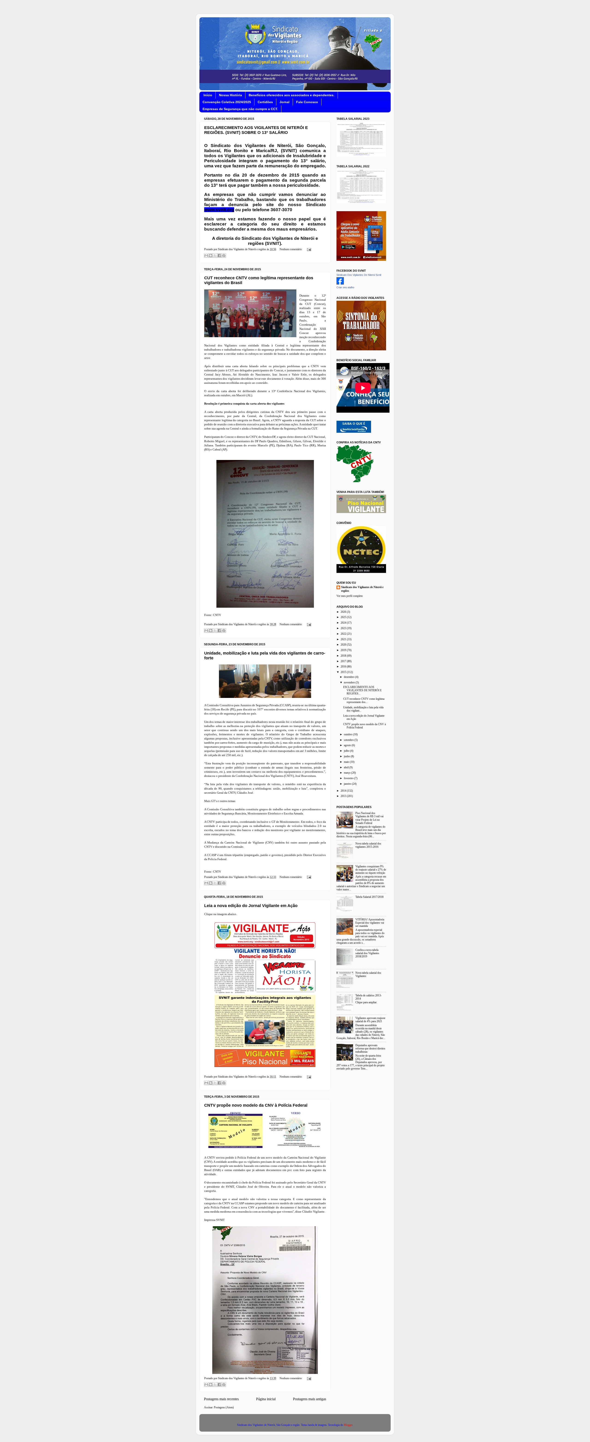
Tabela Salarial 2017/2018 (369, 896)
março (347, 772)
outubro (348, 734)
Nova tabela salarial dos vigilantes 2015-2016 (368, 845)
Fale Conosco (307, 102)
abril (346, 767)
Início (208, 95)
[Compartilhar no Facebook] (219, 255)
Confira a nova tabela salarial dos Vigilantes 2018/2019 (367, 953)
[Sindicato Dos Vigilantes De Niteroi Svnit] (340, 283)
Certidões (265, 102)
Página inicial (266, 1399)
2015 (344, 672)
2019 (344, 650)
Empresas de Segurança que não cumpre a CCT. (240, 109)
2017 (344, 661)
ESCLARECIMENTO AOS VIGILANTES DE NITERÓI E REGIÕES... (362, 690)
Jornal (284, 102)
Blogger (348, 1425)
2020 (344, 644)
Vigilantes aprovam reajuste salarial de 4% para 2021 (370, 1020)
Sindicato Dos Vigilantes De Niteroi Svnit (358, 274)
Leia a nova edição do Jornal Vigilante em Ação (251, 905)
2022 (344, 633)
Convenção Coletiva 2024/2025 (227, 102)
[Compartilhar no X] (215, 255)
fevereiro (349, 778)
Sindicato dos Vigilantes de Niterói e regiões (362, 589)
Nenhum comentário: (291, 249)
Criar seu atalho (345, 287)
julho (347, 750)
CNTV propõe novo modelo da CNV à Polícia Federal (255, 1105)
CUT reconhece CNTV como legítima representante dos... (363, 700)
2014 (344, 790)
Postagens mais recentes (221, 1399)
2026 (344, 611)
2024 (344, 622)
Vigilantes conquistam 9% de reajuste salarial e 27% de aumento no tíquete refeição (370, 869)
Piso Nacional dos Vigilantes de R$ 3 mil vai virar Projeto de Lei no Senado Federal (369, 818)
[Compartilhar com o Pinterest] (223, 255)
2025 (344, 617)
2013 (344, 796)
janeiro (348, 783)
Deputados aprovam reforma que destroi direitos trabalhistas (370, 1048)
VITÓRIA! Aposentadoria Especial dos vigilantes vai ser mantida (369, 923)
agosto (348, 745)
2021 (344, 639)
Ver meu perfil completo (349, 596)
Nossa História (230, 95)
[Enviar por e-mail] (206, 255)
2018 (344, 655)
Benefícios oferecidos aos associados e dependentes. (291, 95)
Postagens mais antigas (309, 1399)
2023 (344, 628)
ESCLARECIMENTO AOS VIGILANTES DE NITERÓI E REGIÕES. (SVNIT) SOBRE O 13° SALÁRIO (256, 130)
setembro (349, 740)
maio (347, 761)
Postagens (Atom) (224, 1407)
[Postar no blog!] (210, 255)
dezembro (349, 677)
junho (347, 756)
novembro (350, 682)
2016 (344, 666)
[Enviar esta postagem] (308, 249)
